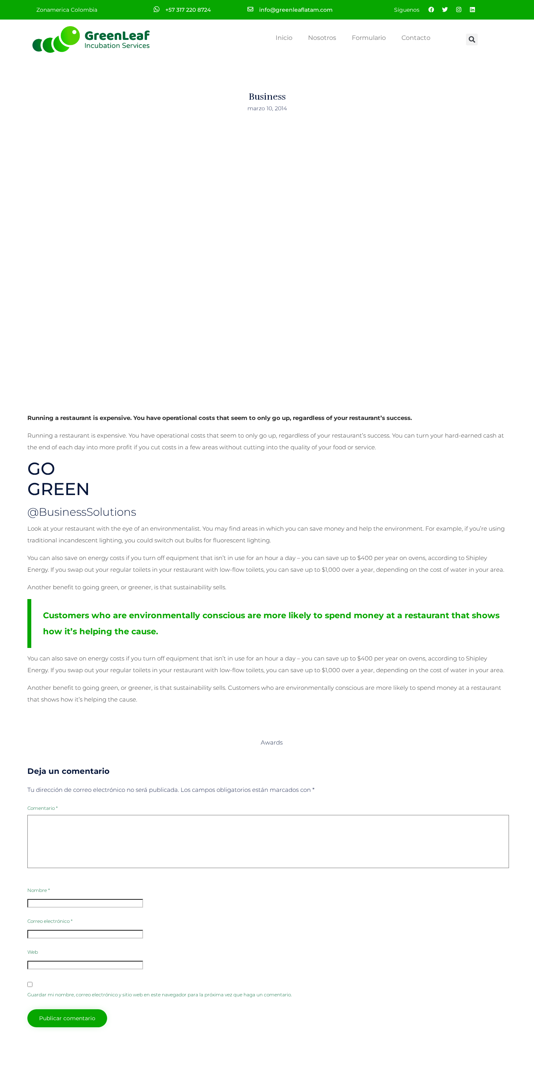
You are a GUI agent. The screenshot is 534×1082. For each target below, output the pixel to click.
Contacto (415, 37)
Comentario (42, 808)
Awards (272, 742)
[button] (472, 39)
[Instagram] (458, 10)
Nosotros (322, 37)
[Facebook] (431, 10)
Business (267, 96)
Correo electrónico (50, 921)
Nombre (38, 890)
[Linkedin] (472, 10)
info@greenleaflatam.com (296, 9)
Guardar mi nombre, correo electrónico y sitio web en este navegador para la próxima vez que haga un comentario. (159, 995)
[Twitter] (445, 10)
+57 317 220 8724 (188, 9)
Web (32, 952)
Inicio (284, 37)
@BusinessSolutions (81, 512)
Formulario (369, 37)
